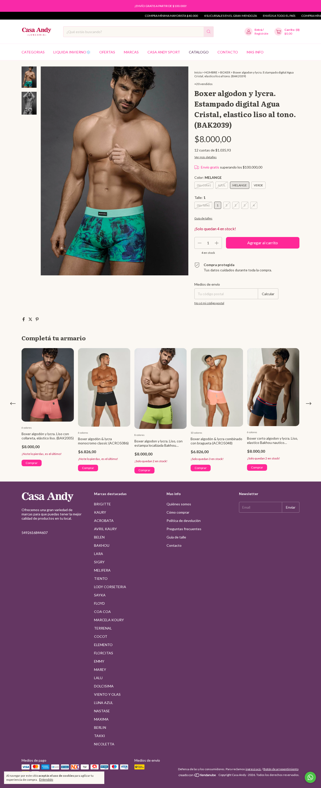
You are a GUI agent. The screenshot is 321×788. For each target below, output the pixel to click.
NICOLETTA (104, 744)
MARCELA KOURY (109, 620)
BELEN (99, 537)
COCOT (100, 636)
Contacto (174, 545)
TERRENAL (103, 628)
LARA (98, 553)
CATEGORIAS (33, 52)
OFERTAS (107, 52)
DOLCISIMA (104, 686)
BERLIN (100, 727)
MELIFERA (102, 570)
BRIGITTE (102, 504)
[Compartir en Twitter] (30, 319)
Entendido (46, 779)
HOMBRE (210, 72)
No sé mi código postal (209, 303)
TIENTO (101, 578)
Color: (208, 177)
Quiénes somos (179, 504)
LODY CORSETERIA (110, 587)
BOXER (225, 72)
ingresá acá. (253, 769)
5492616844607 (35, 532)
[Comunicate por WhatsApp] (310, 777)
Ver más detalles (205, 157)
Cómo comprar (178, 512)
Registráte (261, 33)
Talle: (199, 197)
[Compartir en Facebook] (24, 319)
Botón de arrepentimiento (280, 769)
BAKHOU (101, 545)
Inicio (198, 72)
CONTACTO (227, 52)
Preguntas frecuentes (184, 529)
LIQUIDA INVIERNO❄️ (72, 52)
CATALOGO (199, 52)
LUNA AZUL (103, 702)
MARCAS (131, 52)
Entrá (258, 30)
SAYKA (100, 595)
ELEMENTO (103, 645)
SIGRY (99, 562)
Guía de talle (176, 537)
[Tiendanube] (197, 776)
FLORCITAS (103, 653)
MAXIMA (101, 719)
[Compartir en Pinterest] (37, 319)
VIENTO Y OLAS (107, 694)
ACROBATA (104, 520)
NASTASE (102, 711)
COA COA (102, 611)
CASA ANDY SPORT (163, 52)
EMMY (99, 661)
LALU (98, 678)
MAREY (100, 669)
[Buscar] (209, 31)
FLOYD (99, 603)
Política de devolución (184, 520)
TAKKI (99, 736)
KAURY (100, 512)
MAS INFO (255, 52)
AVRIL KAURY (105, 529)
